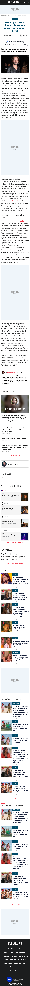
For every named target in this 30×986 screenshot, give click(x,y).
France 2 (6, 503)
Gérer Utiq (8, 971)
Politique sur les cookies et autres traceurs (14, 956)
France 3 (6, 516)
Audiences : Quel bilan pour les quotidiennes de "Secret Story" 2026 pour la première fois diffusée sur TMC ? (20, 658)
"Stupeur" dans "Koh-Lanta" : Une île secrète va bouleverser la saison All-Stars (20, 727)
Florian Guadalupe (11, 372)
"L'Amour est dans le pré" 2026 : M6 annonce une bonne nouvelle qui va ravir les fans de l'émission (20, 596)
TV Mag (22, 221)
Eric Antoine (15, 556)
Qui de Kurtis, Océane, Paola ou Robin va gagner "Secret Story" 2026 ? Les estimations (20, 644)
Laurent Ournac (5, 559)
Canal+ (5, 530)
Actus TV (15, 15)
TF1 (5, 490)
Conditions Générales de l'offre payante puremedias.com (15, 964)
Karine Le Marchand (6, 556)
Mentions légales (20, 952)
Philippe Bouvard (5, 554)
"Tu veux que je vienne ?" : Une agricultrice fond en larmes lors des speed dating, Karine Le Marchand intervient (20, 774)
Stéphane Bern (13, 559)
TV (2, 478)
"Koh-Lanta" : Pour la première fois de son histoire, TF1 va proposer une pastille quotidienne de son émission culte (20, 629)
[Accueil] (13, 2)
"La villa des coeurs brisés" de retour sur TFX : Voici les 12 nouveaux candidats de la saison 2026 (20, 789)
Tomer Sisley (23, 554)
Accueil (2, 15)
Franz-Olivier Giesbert (15, 201)
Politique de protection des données (14, 959)
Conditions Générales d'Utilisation (14, 949)
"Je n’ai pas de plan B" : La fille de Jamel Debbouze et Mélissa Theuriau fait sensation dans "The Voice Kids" (20, 581)
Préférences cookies (18, 971)
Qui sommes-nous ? (8, 952)
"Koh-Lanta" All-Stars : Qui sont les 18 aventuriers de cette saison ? (20, 740)
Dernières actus (8, 15)
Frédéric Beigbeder (15, 408)
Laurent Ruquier (14, 554)
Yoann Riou (22, 556)
